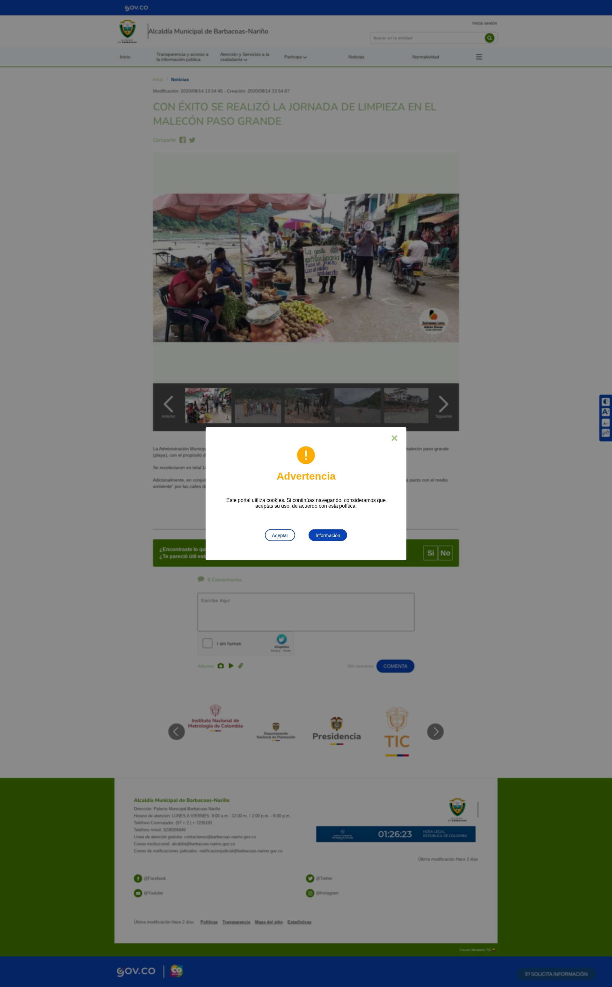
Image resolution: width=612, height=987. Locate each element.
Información (328, 535)
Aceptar (280, 535)
